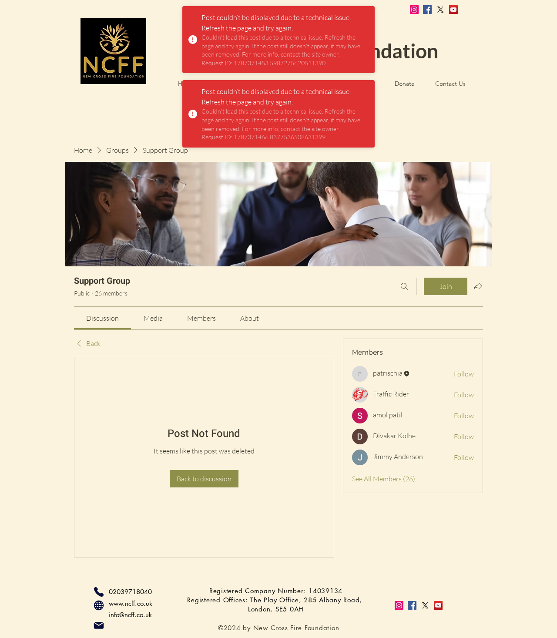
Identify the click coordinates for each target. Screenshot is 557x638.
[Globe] (98, 605)
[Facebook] (427, 9)
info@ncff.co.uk (130, 615)
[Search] (404, 286)
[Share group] (478, 286)
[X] (440, 9)
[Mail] (98, 625)
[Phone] (98, 592)
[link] (102, 318)
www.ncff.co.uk (130, 603)
